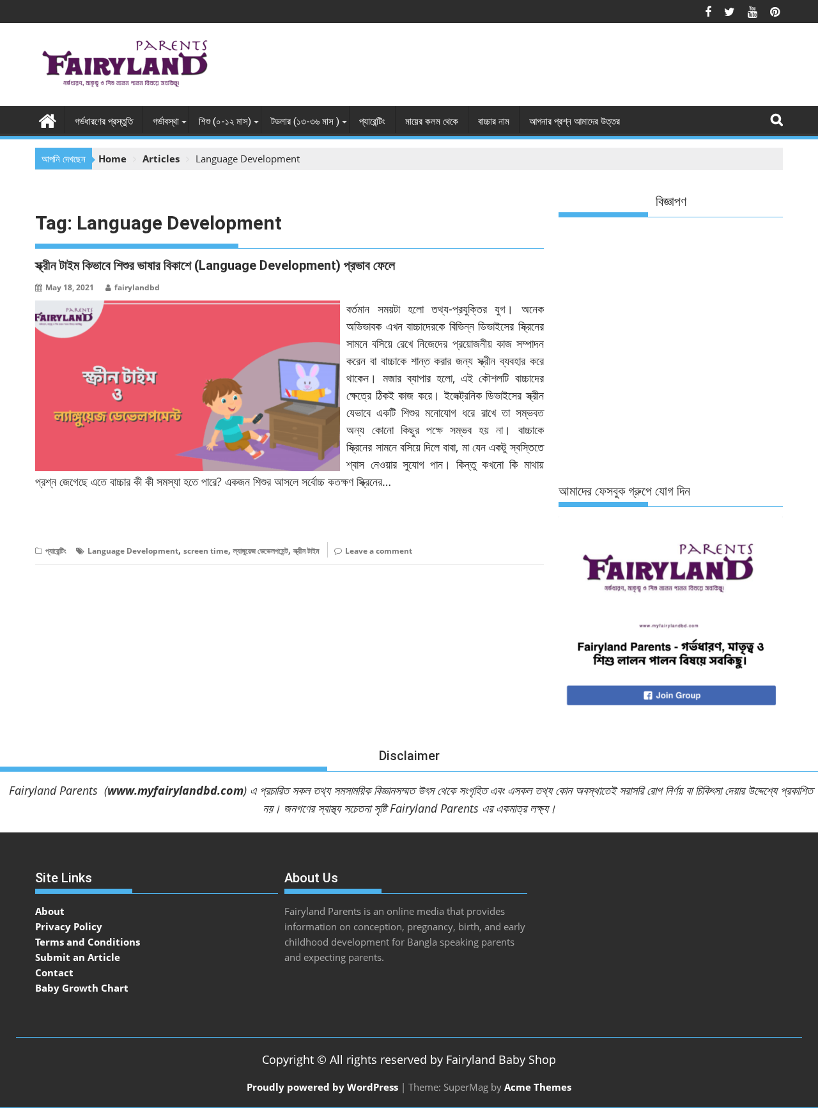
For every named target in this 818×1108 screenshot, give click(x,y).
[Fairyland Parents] (48, 119)
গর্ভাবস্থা (166, 121)
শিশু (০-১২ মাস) (225, 121)
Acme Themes (537, 1087)
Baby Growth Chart (81, 987)
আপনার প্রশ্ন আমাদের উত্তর (574, 121)
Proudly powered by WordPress (322, 1087)
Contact (54, 972)
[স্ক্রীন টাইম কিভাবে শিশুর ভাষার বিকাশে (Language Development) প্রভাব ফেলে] (187, 308)
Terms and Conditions (87, 941)
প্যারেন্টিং (372, 121)
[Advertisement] (550, 68)
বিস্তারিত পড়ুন (60, 521)
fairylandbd (137, 287)
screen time (205, 550)
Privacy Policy (68, 926)
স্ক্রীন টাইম (306, 550)
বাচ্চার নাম (493, 121)
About (50, 911)
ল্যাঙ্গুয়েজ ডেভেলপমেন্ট (260, 550)
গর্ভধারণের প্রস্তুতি (104, 121)
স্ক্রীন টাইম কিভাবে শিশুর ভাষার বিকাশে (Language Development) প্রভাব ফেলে (215, 265)
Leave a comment (378, 550)
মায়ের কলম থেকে (431, 121)
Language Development (133, 550)
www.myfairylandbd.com (175, 790)
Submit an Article (77, 957)
